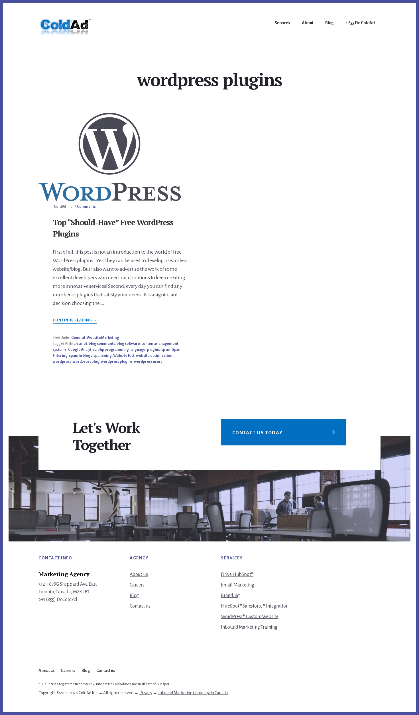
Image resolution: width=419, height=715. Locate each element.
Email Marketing (237, 585)
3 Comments (85, 207)
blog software (128, 344)
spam (165, 350)
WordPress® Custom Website (249, 616)
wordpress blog (86, 362)
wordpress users (148, 362)
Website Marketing (103, 338)
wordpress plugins (117, 362)
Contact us (140, 606)
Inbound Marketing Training (249, 627)
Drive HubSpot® (237, 574)
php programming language (121, 350)
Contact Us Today (257, 432)
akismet (80, 344)
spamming (102, 356)
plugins (153, 350)
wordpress (62, 362)
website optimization (154, 356)
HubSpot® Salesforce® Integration (254, 606)
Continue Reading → (75, 321)
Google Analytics (82, 350)
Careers (137, 585)
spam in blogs (80, 356)
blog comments (102, 344)
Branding (230, 595)
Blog (134, 595)
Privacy (145, 692)
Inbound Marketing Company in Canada (193, 692)
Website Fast (124, 356)
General (78, 338)
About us (139, 574)
